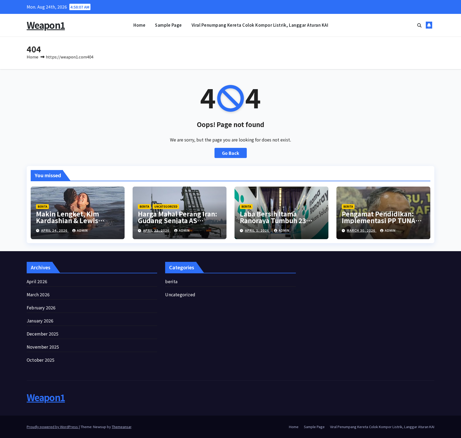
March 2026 (38, 294)
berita (42, 206)
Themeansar (121, 426)
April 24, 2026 (55, 230)
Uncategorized (165, 206)
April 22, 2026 (156, 230)
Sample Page (168, 25)
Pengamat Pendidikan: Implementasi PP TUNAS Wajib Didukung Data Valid (383, 220)
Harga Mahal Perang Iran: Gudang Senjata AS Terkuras (177, 220)
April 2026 (37, 281)
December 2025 (43, 333)
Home (139, 25)
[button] (419, 25)
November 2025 (43, 347)
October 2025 (40, 360)
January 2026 (40, 320)
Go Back (230, 153)
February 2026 (41, 307)
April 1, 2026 (257, 230)
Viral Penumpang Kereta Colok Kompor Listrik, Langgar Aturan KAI (260, 25)
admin (82, 230)
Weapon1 (46, 24)
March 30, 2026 (361, 230)
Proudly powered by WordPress (53, 426)
